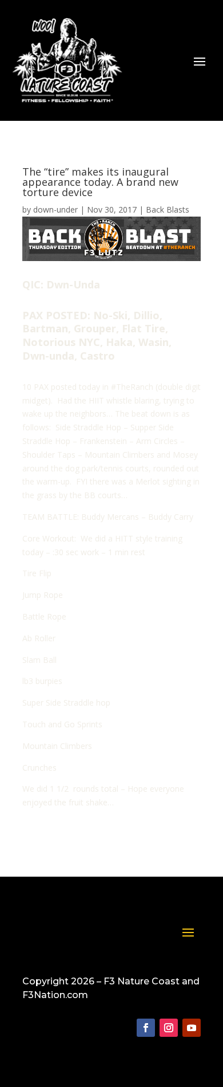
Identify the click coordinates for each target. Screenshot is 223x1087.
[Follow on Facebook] (146, 1028)
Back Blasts (167, 209)
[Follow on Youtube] (191, 1028)
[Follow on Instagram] (169, 1028)
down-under (55, 209)
